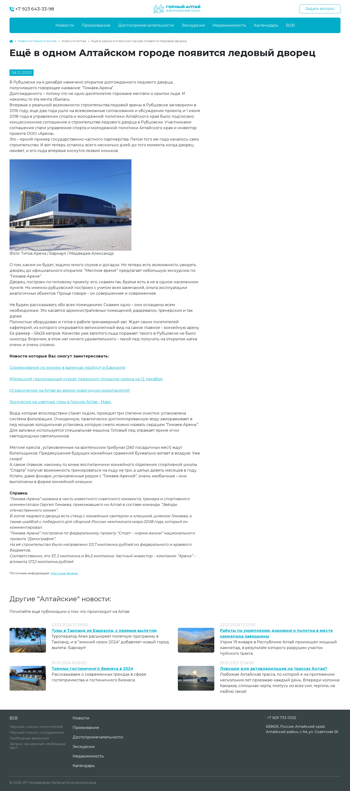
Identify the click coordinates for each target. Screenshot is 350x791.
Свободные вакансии (29, 738)
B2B (290, 25)
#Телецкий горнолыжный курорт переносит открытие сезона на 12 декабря (86, 379)
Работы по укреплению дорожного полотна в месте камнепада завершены (276, 633)
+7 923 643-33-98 (34, 9)
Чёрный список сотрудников (37, 732)
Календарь (266, 25)
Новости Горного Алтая (37, 41)
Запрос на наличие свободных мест (38, 746)
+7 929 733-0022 (281, 718)
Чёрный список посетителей (36, 727)
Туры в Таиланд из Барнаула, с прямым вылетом (104, 630)
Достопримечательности (146, 25)
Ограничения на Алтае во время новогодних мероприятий (70, 390)
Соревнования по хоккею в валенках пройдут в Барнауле (67, 367)
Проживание (96, 25)
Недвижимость (229, 25)
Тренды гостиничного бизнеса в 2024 (92, 668)
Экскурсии (193, 25)
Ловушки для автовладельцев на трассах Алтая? (273, 668)
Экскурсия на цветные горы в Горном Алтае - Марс (60, 402)
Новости (64, 25)
